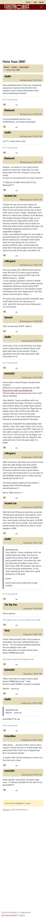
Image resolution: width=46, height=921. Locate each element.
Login (35, 2)
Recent (6, 67)
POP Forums (6, 809)
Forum (28, 2)
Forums (14, 67)
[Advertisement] (23, 35)
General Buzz (24, 67)
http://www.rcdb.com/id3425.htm (17, 390)
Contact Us (22, 915)
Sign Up (41, 2)
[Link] (16, 104)
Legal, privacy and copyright (9, 915)
